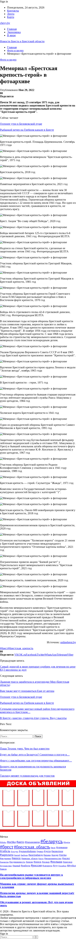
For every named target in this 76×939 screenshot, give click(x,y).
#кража (47, 855)
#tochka (11, 841)
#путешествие (6, 866)
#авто (20, 842)
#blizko (3, 842)
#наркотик (4, 862)
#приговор (67, 862)
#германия (61, 847)
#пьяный (16, 866)
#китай (17, 855)
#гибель (5, 851)
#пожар (46, 862)
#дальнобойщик (27, 851)
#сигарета (47, 865)
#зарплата (6, 855)
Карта (10, 17)
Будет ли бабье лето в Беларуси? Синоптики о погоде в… (35, 754)
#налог (66, 858)
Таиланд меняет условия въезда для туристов (27, 775)
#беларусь (51, 841)
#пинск (37, 862)
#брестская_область (32, 847)
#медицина (5, 858)
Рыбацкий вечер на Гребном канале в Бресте (27, 129)
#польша (56, 861)
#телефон (62, 866)
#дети (47, 851)
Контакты (13, 10)
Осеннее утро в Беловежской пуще (21, 123)
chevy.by (5, 23)
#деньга (40, 851)
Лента (10, 13)
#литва (62, 855)
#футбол (71, 865)
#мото (41, 859)
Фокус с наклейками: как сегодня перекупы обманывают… (36, 760)
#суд (55, 865)
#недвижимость (17, 862)
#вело (53, 847)
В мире (11, 35)
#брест (4, 648)
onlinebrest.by (68, 642)
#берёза (66, 842)
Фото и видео (8, 59)
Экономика (14, 32)
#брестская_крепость (20, 648)
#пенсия (29, 862)
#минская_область (29, 858)
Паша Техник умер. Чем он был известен (24, 748)
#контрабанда (35, 855)
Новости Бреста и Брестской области (22, 41)
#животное (57, 851)
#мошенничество (53, 858)
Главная (12, 28)
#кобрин (24, 855)
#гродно (14, 851)
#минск (16, 858)
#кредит (55, 855)
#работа (25, 865)
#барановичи (32, 841)
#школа (3, 869)
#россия (36, 865)
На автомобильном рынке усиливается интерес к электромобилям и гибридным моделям (31, 876)
